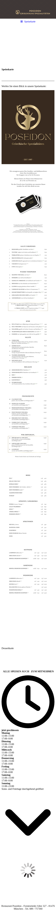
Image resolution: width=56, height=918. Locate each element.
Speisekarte (29, 21)
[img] (28, 9)
